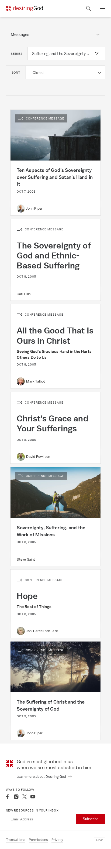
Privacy (57, 839)
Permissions (38, 839)
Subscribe (90, 819)
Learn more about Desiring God (42, 776)
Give (99, 840)
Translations (15, 839)
